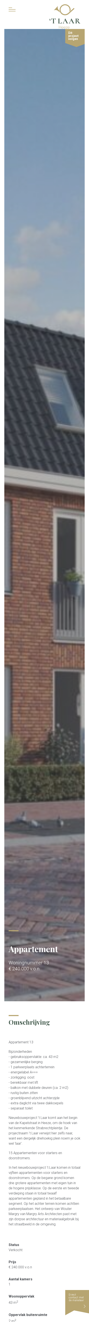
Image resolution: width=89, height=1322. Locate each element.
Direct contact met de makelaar (76, 1297)
